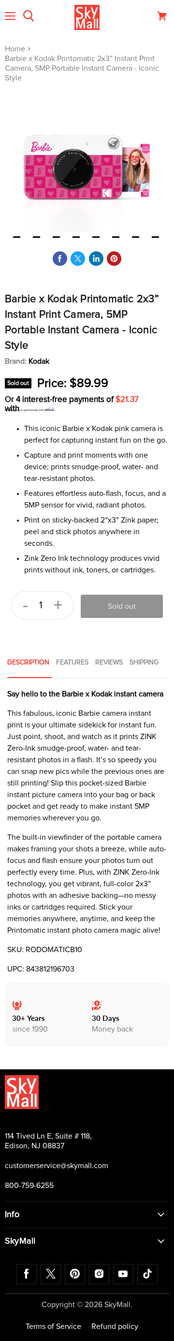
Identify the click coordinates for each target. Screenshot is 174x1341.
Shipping (144, 662)
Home (16, 49)
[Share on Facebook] (60, 258)
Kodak (39, 361)
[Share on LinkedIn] (96, 258)
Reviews (109, 662)
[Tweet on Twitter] (78, 258)
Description (28, 662)
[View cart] (162, 16)
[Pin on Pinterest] (114, 258)
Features (72, 662)
